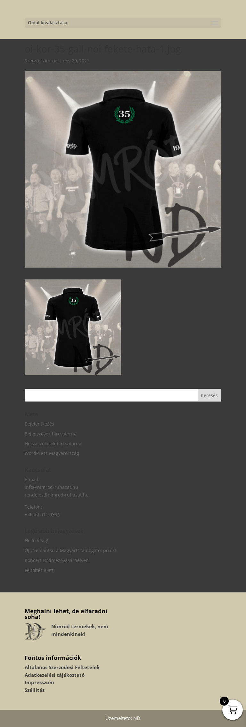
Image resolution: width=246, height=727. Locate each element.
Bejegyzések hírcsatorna (51, 434)
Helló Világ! (36, 540)
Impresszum (39, 682)
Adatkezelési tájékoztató (55, 675)
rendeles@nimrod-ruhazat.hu (57, 495)
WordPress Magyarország (52, 453)
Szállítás (35, 690)
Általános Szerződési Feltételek (62, 667)
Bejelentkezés (39, 424)
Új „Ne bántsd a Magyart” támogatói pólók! (70, 550)
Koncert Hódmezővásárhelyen (57, 560)
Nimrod (49, 61)
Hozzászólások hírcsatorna (53, 444)
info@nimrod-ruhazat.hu (51, 487)
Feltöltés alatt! (40, 570)
